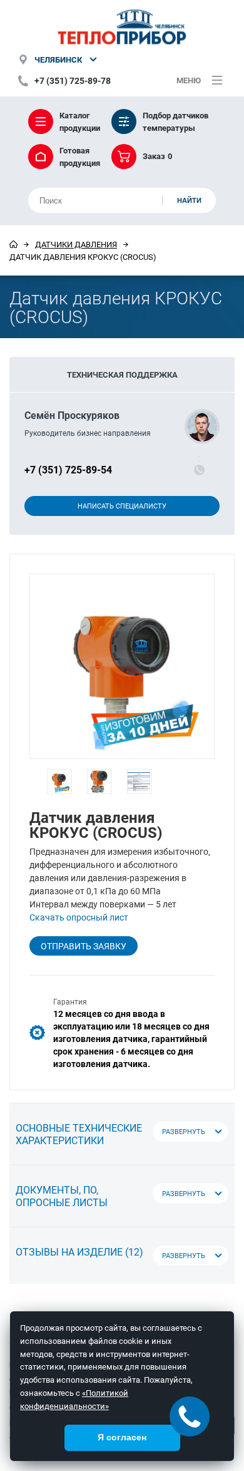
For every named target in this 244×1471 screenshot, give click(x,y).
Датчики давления (76, 244)
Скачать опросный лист (78, 917)
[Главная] (13, 244)
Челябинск (58, 59)
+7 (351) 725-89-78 (72, 80)
